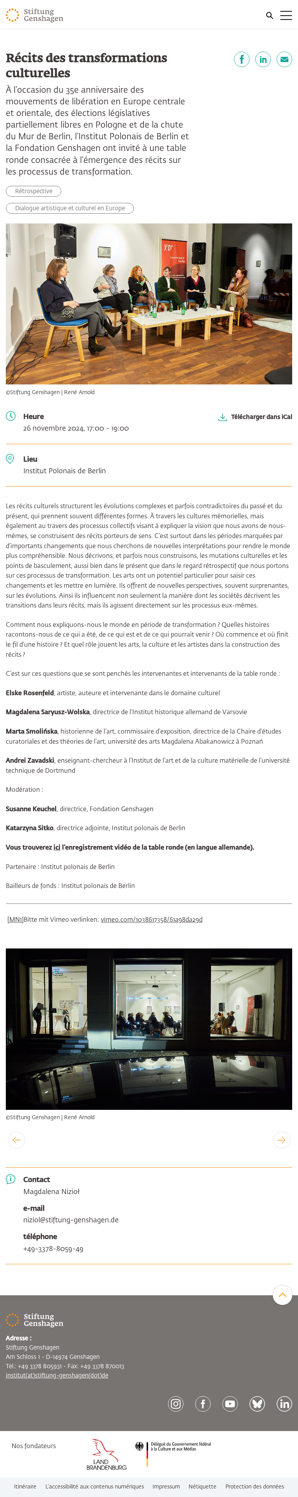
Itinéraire (25, 1487)
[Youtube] (230, 1404)
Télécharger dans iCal (261, 417)
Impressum (166, 1487)
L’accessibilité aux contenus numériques (94, 1487)
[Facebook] (241, 59)
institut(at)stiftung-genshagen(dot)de (57, 1376)
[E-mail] (284, 59)
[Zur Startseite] (35, 15)
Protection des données (254, 1487)
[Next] (281, 1140)
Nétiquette (203, 1487)
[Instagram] (176, 1404)
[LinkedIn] (263, 59)
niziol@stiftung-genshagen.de (71, 1220)
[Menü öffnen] (278, 15)
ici (57, 848)
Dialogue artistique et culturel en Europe (70, 208)
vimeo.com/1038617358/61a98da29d (152, 920)
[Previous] (16, 1140)
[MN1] (15, 920)
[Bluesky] (257, 1404)
